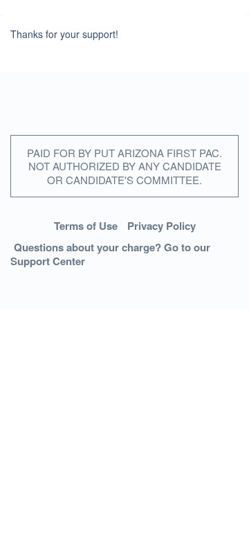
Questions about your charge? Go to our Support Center (110, 254)
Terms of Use (86, 225)
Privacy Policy (161, 225)
